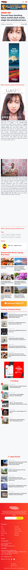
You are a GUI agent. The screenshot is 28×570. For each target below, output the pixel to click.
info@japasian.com (8, 556)
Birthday (18, 234)
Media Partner (4, 533)
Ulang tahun (11, 237)
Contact (2, 528)
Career (2, 535)
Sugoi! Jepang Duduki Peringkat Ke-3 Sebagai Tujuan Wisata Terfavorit (19, 296)
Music (9, 12)
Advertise (3, 531)
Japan (3, 234)
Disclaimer (17, 533)
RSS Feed (17, 535)
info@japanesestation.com (9, 545)
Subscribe (20, 518)
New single (18, 237)
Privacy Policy (18, 528)
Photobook (12, 234)
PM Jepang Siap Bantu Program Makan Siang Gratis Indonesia (7, 282)
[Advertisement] (14, 211)
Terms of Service (18, 531)
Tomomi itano (4, 237)
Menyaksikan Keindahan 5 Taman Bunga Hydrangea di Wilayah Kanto (20, 282)
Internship (17, 526)
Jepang (7, 234)
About (2, 526)
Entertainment (4, 12)
